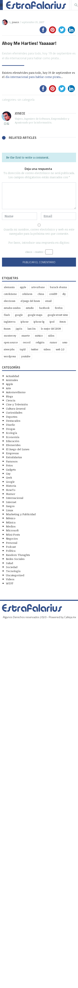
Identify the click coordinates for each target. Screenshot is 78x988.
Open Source (11, 342)
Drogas (10, 429)
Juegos (10, 506)
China (41, 294)
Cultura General (15, 408)
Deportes (11, 417)
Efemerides (13, 445)
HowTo (10, 490)
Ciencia (10, 400)
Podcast (11, 547)
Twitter (34, 349)
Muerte (25, 335)
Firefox (58, 308)
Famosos (12, 461)
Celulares (27, 294)
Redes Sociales (15, 559)
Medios (11, 526)
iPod (52, 321)
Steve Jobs (9, 349)
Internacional (14, 498)
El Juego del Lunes (17, 449)
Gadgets (11, 469)
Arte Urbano (38, 287)
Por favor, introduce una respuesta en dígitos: (39, 242)
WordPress (10, 356)
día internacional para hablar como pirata (32, 77)
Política (10, 551)
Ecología (11, 433)
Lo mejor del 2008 (51, 328)
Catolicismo (10, 294)
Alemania (9, 287)
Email (48, 301)
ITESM (63, 321)
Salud (9, 563)
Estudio (30, 308)
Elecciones (9, 301)
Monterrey (10, 335)
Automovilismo (16, 392)
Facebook (44, 308)
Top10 (23, 349)
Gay (8, 473)
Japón (19, 328)
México (39, 335)
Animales (12, 380)
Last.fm (31, 328)
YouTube (25, 356)
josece (15, 22)
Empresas (12, 453)
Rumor (53, 342)
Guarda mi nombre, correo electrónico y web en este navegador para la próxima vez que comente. (39, 231)
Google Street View (58, 315)
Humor (10, 494)
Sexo (64, 342)
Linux (9, 510)
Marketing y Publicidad (21, 514)
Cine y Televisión (17, 404)
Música (10, 522)
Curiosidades (14, 412)
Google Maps (35, 315)
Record (26, 342)
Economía (12, 437)
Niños (51, 335)
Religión (40, 342)
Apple (23, 287)
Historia (11, 486)
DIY (64, 294)
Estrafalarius (14, 457)
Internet (11, 502)
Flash (7, 315)
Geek (9, 477)
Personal (11, 543)
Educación (12, 441)
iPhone (24, 321)
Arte (8, 388)
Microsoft (12, 530)
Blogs (9, 396)
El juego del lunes (30, 301)
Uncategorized (15, 575)
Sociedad (11, 567)
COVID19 (53, 294)
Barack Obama (58, 287)
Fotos (9, 465)
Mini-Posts (13, 534)
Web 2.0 (60, 349)
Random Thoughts (18, 555)
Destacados (13, 421)
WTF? (9, 583)
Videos (47, 349)
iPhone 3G (39, 321)
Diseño (10, 425)
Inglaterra (9, 321)
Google (19, 315)
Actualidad (12, 376)
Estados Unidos (12, 308)
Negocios (12, 538)
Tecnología (13, 571)
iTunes (7, 328)
